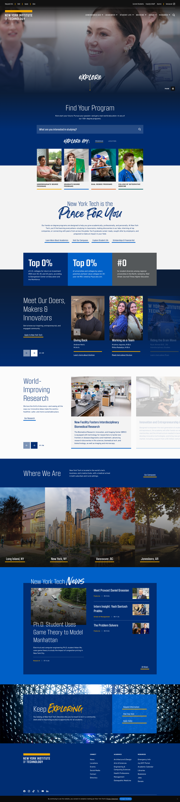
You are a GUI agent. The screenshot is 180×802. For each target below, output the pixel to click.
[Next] (34, 353)
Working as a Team (123, 340)
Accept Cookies (125, 799)
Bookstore (142, 774)
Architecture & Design (122, 759)
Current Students (138, 4)
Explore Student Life (100, 240)
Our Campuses (150, 474)
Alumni (159, 4)
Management (119, 777)
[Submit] (139, 129)
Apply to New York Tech (33, 335)
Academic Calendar (145, 767)
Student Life (126, 15)
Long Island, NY (15, 559)
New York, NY (59, 559)
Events (93, 767)
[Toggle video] (173, 89)
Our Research (29, 418)
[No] (177, 799)
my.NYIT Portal (144, 763)
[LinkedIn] (47, 791)
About (151, 15)
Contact (93, 774)
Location (112, 141)
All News (145, 667)
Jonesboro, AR (149, 559)
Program (99, 141)
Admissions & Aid (93, 15)
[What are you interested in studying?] (90, 129)
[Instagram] (29, 791)
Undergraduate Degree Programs (47, 185)
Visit (18, 4)
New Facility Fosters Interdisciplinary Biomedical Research (96, 424)
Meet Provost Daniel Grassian (111, 590)
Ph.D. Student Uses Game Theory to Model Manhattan (58, 631)
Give (34, 4)
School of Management (102, 616)
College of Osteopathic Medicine (129, 185)
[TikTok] (33, 791)
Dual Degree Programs (101, 184)
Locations (94, 763)
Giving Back (81, 340)
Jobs (140, 778)
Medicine (140, 15)
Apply (26, 4)
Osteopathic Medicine (122, 780)
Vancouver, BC (104, 559)
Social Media (95, 770)
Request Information (131, 707)
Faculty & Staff (150, 4)
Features (97, 596)
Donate (140, 781)
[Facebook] (24, 791)
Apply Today (127, 721)
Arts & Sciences (120, 763)
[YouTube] (43, 791)
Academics (110, 15)
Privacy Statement (112, 799)
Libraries (141, 770)
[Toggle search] (173, 15)
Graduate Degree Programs (72, 185)
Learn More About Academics (57, 240)
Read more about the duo (122, 355)
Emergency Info (144, 759)
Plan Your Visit (128, 714)
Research (163, 15)
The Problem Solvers (106, 625)
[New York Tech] (18, 15)
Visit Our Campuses (80, 240)
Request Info (9, 4)
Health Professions (121, 773)
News (92, 759)
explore (90, 77)
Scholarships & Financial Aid (123, 240)
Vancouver (169, 4)
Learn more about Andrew (84, 355)
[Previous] (26, 353)
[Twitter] (38, 791)
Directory (93, 778)
